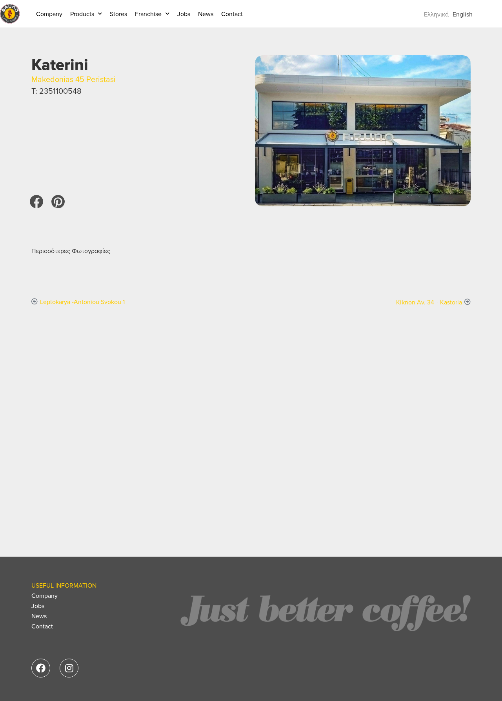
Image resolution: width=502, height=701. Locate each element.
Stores (118, 13)
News (205, 13)
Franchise (148, 13)
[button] (36, 201)
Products (82, 13)
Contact (232, 13)
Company (49, 13)
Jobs (183, 13)
